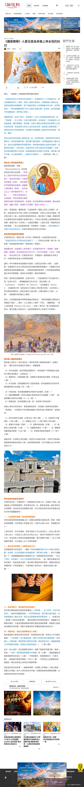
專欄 (34, 13)
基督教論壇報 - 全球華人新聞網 (12, 5)
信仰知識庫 (59, 13)
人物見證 (27, 13)
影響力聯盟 (41, 13)
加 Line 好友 (14, 681)
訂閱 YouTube (52, 681)
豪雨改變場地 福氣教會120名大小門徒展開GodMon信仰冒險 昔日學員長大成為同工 (12, 740)
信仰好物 (36, 6)
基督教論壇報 (18, 13)
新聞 (29, 6)
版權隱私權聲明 (70, 771)
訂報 (67, 6)
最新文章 (8, 13)
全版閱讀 (45, 6)
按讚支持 (32, 681)
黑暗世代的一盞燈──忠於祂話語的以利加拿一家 (51, 739)
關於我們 (8, 771)
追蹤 (20, 49)
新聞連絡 (16, 771)
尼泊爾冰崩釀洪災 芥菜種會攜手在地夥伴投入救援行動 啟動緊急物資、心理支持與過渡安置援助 (32, 741)
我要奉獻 (55, 687)
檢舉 (59, 48)
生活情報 (50, 13)
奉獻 (71, 6)
